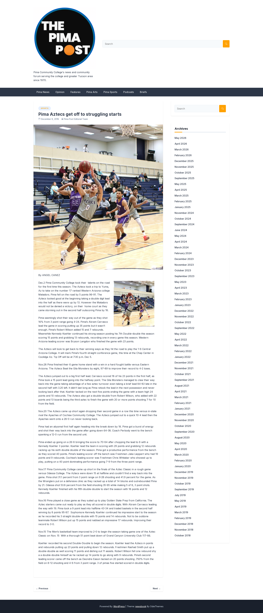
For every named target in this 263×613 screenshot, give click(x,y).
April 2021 (180, 391)
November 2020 (184, 420)
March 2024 (182, 247)
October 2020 (183, 425)
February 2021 (183, 403)
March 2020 (182, 454)
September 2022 (184, 328)
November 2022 (184, 316)
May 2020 (180, 443)
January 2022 (183, 356)
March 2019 (181, 512)
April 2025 (181, 189)
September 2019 (184, 489)
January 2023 (183, 305)
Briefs (143, 92)
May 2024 (180, 235)
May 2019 (180, 500)
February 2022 (183, 351)
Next (157, 588)
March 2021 (181, 397)
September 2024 (184, 224)
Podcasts (128, 92)
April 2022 (181, 339)
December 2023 (184, 258)
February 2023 (183, 299)
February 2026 (183, 155)
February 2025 (183, 201)
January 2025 (183, 207)
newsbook (140, 606)
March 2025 (182, 195)
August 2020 (182, 437)
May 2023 (180, 281)
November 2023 (184, 264)
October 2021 (183, 374)
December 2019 (184, 472)
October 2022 (183, 322)
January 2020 (183, 466)
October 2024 (183, 218)
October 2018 (183, 535)
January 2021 (182, 408)
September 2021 (184, 379)
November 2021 (184, 368)
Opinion (59, 92)
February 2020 (183, 460)
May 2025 (180, 184)
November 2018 (184, 529)
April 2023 (181, 287)
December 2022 (184, 310)
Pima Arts (91, 92)
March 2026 (182, 149)
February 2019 (183, 518)
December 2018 (184, 523)
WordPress (119, 606)
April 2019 (180, 506)
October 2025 (183, 172)
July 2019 (180, 495)
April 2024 (181, 241)
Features (75, 92)
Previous (42, 588)
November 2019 (184, 477)
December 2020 (184, 414)
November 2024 (184, 212)
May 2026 (180, 137)
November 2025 (184, 166)
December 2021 (184, 362)
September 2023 (184, 276)
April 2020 (181, 449)
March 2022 (182, 345)
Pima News (43, 92)
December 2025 (184, 161)
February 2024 (183, 253)
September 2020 (185, 431)
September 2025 (184, 178)
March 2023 (182, 293)
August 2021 (182, 385)
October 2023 (183, 270)
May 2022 (180, 333)
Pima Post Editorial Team (76, 119)
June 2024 (181, 230)
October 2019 (183, 483)
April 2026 (181, 143)
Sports (44, 108)
